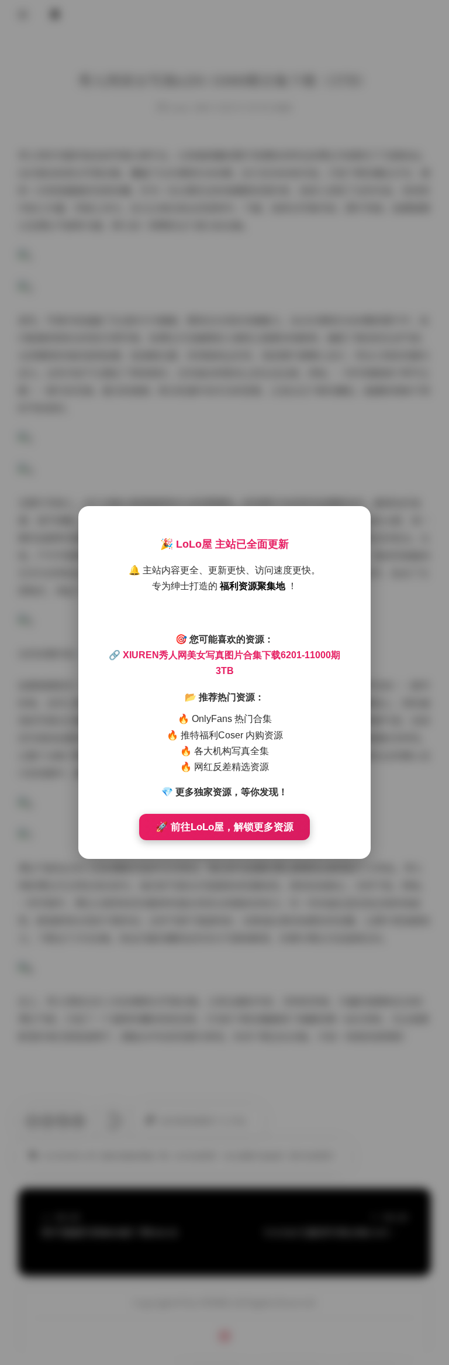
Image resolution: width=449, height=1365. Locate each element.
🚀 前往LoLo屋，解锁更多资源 (224, 827)
